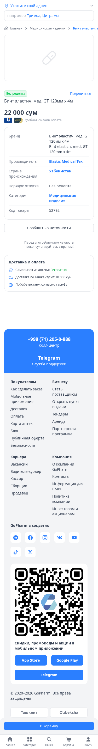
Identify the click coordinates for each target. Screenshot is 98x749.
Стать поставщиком (64, 391)
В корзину (49, 725)
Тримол (33, 15)
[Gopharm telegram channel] (15, 537)
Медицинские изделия (62, 198)
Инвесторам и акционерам (65, 511)
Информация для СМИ (67, 486)
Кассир (16, 478)
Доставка (18, 408)
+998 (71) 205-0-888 (49, 339)
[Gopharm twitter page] (30, 552)
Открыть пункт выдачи (65, 404)
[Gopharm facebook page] (30, 537)
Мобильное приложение (21, 399)
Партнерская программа (64, 431)
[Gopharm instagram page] (45, 537)
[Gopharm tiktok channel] (15, 552)
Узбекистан (60, 170)
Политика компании (61, 499)
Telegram (49, 358)
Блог (14, 430)
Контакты (61, 476)
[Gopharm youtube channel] (74, 537)
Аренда (59, 421)
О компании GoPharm (63, 467)
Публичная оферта (27, 438)
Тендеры (60, 414)
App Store (31, 660)
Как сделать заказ (26, 388)
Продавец (19, 493)
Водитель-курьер (25, 471)
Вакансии (19, 464)
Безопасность (22, 445)
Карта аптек (21, 423)
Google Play (67, 660)
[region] (49, 58)
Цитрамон (51, 15)
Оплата (17, 416)
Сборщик (18, 485)
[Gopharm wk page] (59, 537)
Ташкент (29, 712)
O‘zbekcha (69, 712)
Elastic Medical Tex (66, 161)
